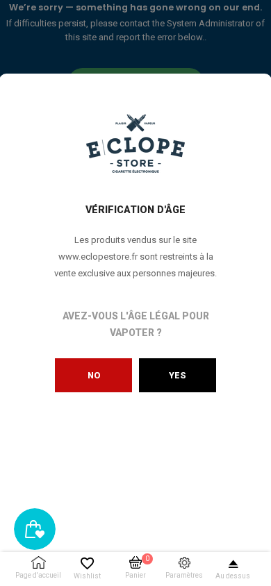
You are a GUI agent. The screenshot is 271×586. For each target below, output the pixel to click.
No (94, 375)
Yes (177, 375)
